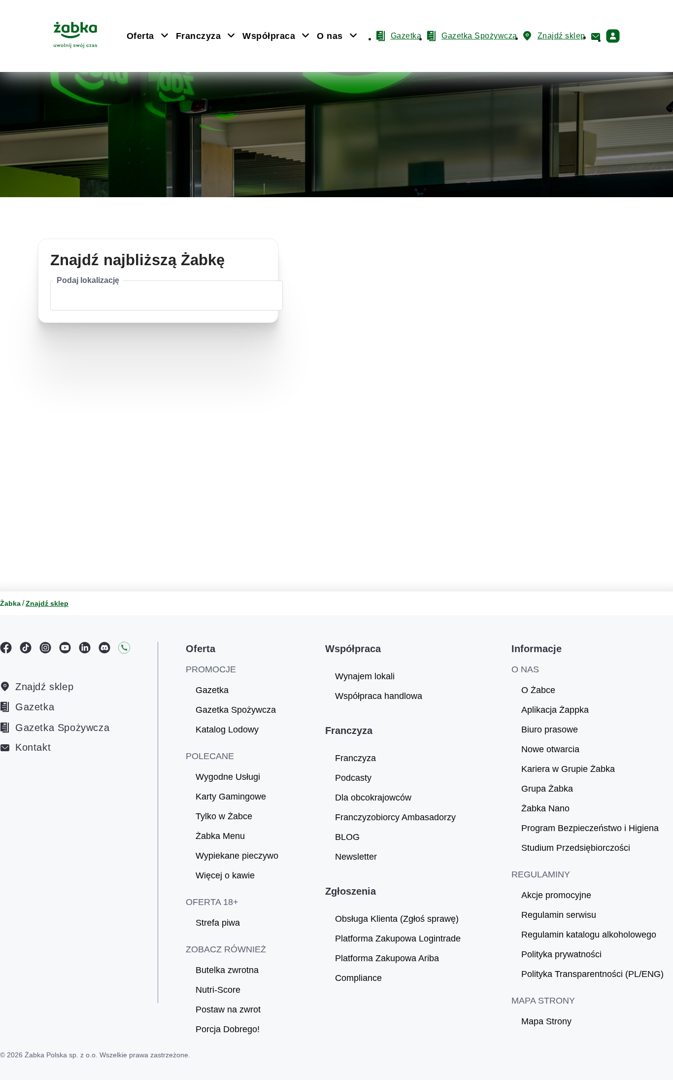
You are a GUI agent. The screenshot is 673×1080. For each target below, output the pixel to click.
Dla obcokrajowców (373, 797)
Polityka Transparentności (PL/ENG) (592, 974)
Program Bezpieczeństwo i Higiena (590, 828)
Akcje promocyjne (556, 895)
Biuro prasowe (549, 729)
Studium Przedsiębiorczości (575, 848)
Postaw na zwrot (228, 1009)
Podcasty (353, 778)
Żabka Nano (545, 808)
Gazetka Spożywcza (62, 727)
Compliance (358, 978)
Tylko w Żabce (224, 816)
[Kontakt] (595, 36)
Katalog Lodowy (227, 729)
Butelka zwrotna (227, 970)
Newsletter (356, 857)
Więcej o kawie (225, 875)
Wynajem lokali (365, 676)
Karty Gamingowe (231, 796)
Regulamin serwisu (558, 915)
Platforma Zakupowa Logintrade (398, 938)
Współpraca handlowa (378, 696)
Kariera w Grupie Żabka (568, 769)
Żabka (10, 603)
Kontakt (33, 747)
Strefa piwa (218, 923)
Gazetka (34, 706)
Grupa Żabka (547, 789)
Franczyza (355, 758)
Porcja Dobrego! (228, 1029)
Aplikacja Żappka (555, 710)
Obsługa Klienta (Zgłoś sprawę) (397, 919)
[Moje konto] (613, 36)
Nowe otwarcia (550, 749)
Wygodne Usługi (228, 777)
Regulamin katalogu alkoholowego (588, 935)
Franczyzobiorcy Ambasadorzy (395, 817)
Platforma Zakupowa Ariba (387, 958)
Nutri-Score (218, 990)
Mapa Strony (546, 1021)
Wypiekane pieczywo (237, 856)
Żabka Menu (220, 836)
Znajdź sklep (44, 687)
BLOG (347, 837)
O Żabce (538, 690)
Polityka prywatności (561, 954)
